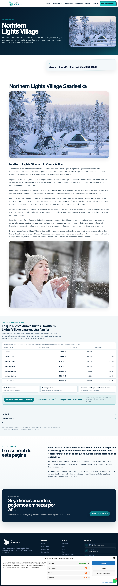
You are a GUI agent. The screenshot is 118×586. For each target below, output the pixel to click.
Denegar (103, 568)
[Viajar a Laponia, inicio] (16, 3)
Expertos (87, 3)
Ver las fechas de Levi (46, 400)
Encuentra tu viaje (107, 4)
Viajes (48, 3)
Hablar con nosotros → (100, 514)
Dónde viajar (56, 3)
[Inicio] (12, 541)
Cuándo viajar (68, 3)
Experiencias (79, 3)
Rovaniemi (65, 543)
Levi (63, 549)
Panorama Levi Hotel (8, 423)
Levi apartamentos (8, 418)
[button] (114, 558)
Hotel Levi (5, 414)
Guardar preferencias (103, 573)
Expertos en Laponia (68, 554)
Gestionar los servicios (107, 582)
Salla (63, 546)
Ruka (63, 552)
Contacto (95, 3)
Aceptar (103, 563)
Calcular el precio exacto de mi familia (19, 400)
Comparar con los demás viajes (71, 400)
